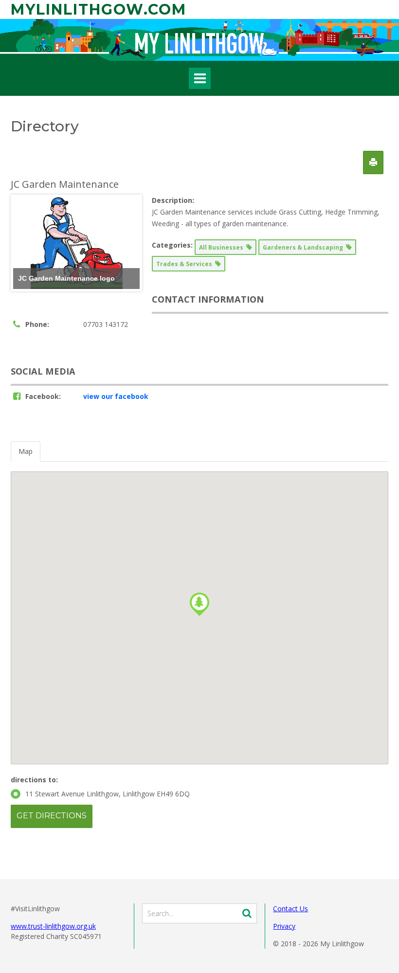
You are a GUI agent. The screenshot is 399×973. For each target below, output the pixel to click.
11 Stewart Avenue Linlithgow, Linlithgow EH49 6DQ (107, 793)
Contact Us (290, 908)
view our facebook (115, 396)
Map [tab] (25, 451)
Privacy (284, 926)
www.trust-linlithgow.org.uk (53, 926)
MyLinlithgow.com (98, 9)
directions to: (34, 779)
